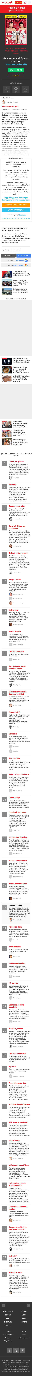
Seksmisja (13, 734)
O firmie (8, 1331)
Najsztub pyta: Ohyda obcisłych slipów (17, 667)
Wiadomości (8, 1311)
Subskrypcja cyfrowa (8, 1335)
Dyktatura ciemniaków (17, 1053)
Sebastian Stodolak (18, 920)
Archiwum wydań (20, 49)
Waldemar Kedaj (17, 898)
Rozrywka (8, 1322)
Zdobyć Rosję (14, 1140)
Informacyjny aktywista (18, 837)
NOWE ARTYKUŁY (16, 218)
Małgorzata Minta (17, 853)
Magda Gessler (16, 1220)
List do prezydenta (16, 461)
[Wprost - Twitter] (16, 1350)
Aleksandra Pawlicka (18, 644)
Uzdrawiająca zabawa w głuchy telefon (17, 1184)
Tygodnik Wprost (16, 7)
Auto (8, 1318)
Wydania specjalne (11, 51)
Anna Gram (16, 751)
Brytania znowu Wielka (18, 860)
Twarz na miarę (15, 947)
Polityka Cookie (8, 1341)
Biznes (24, 1311)
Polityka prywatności (24, 1338)
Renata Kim (16, 746)
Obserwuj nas (15, 260)
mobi (25, 92)
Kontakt (24, 1331)
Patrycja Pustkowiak (18, 1046)
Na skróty (12, 485)
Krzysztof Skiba (17, 1292)
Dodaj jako (15, 265)
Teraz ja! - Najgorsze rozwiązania (17, 527)
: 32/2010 (16, 11)
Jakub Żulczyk (16, 572)
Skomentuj (8, 255)
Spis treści (9, 49)
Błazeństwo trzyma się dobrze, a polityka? (18, 693)
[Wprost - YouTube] (22, 1350)
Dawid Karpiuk (16, 998)
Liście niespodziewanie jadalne (18, 1208)
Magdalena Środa (17, 705)
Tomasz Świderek (17, 940)
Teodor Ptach (16, 830)
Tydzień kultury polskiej (18, 553)
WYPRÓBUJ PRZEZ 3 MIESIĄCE (16, 205)
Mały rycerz (13, 610)
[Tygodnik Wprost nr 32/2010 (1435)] (16, 30)
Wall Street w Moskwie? (18, 1122)
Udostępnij (25, 255)
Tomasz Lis (16, 477)
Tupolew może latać (17, 506)
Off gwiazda (13, 983)
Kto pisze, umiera (16, 1029)
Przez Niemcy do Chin (17, 1083)
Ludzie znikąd (14, 798)
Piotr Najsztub (16, 685)
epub (16, 92)
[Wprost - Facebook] (9, 1350)
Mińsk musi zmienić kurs (19, 1165)
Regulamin (8, 1338)
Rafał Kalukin (16, 659)
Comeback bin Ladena (17, 812)
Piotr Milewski (16, 976)
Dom (24, 1318)
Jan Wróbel (16, 1265)
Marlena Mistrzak (17, 598)
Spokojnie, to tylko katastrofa (16, 1006)
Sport (24, 1315)
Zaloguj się (22, 215)
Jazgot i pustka (15, 580)
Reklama (24, 1335)
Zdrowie (8, 1315)
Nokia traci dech (15, 927)
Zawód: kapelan (15, 631)
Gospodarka (17, 250)
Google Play (14, 242)
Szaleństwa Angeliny (17, 963)
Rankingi (8, 1325)
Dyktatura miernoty (16, 651)
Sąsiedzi (12, 1066)
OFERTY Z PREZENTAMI (16, 210)
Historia (24, 1322)
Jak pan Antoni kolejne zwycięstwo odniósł (18, 1228)
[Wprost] (1, 98)
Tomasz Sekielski (17, 546)
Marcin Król (16, 727)
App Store (5, 242)
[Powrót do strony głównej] (3, 1305)
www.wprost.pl (18, 1371)
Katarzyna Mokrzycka (18, 1076)
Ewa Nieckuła (16, 956)
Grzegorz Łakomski (18, 594)
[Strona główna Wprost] (7, 2)
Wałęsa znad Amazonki (18, 884)
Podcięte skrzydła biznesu (19, 1104)
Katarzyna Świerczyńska (19, 603)
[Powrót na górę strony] (28, 1305)
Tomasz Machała (17, 519)
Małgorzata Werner (17, 876)
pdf (7, 92)
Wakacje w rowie (15, 1272)
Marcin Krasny (16, 1021)
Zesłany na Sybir (15, 905)
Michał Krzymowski (18, 624)
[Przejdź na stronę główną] (1, 2)
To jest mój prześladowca (19, 774)
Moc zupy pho (14, 758)
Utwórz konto (16, 70)
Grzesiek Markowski (18, 1249)
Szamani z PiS (14, 712)
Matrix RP (13, 1256)
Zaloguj (16, 75)
